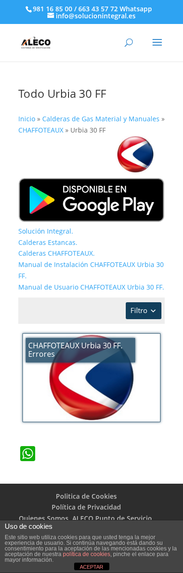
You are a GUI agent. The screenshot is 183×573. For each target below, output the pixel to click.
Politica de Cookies (86, 496)
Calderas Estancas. (47, 242)
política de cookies (86, 554)
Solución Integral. (45, 231)
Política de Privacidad (86, 506)
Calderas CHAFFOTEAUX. (56, 253)
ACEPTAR (91, 567)
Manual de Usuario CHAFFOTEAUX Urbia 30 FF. (91, 287)
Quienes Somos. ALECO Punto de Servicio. (86, 518)
